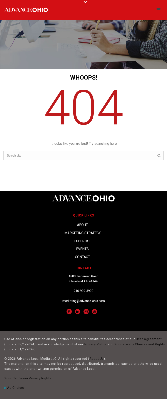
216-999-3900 (83, 291)
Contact (82, 257)
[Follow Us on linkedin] (77, 312)
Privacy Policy (95, 344)
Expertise (82, 241)
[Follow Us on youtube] (94, 312)
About (82, 225)
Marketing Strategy (82, 233)
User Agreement (149, 339)
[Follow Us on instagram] (86, 312)
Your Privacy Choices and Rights (139, 344)
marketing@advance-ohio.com (83, 301)
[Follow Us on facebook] (69, 312)
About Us (96, 358)
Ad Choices (15, 387)
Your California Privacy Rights (27, 378)
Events (82, 249)
